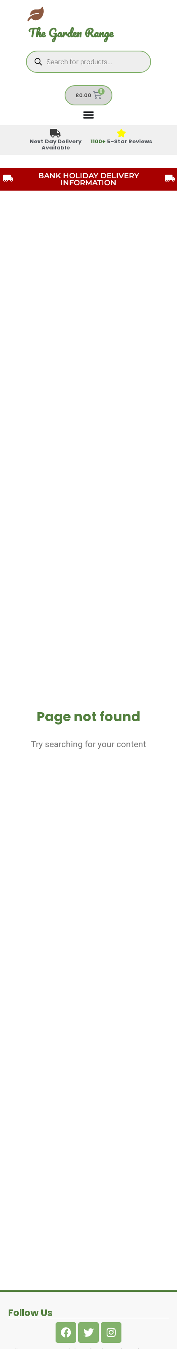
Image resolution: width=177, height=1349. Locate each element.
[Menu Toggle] (88, 114)
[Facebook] (66, 1332)
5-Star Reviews (121, 141)
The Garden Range (71, 32)
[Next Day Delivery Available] (55, 133)
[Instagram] (111, 1332)
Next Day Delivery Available (56, 144)
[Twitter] (88, 1332)
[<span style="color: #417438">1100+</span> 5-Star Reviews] (121, 133)
